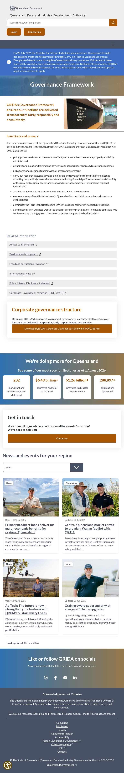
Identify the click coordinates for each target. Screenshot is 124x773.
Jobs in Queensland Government (60, 740)
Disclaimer (62, 726)
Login (14, 31)
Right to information (62, 733)
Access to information (21, 244)
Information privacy (20, 273)
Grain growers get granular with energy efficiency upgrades (88, 607)
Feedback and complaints (23, 254)
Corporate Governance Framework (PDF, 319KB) (36, 292)
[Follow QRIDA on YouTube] (66, 679)
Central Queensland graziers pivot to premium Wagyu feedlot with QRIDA (89, 528)
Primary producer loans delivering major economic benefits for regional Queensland (29, 528)
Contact (62, 751)
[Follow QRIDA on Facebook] (57, 679)
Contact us (34, 31)
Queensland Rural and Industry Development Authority (48, 15)
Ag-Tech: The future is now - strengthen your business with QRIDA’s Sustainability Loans (26, 609)
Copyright (62, 722)
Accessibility (62, 737)
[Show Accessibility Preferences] (7, 765)
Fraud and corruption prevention (27, 263)
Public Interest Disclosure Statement (29, 283)
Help (60, 747)
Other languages (60, 744)
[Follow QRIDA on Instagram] (47, 679)
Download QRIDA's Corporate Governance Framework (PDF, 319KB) (62, 328)
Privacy (62, 729)
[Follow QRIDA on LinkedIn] (76, 679)
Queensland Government (60, 764)
